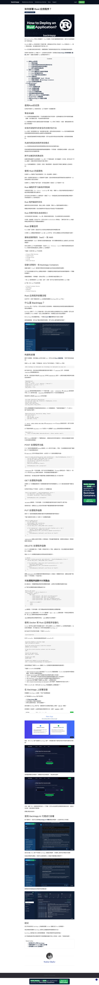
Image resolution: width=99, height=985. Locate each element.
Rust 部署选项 (32, 76)
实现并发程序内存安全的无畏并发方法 (40, 65)
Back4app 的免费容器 (65, 52)
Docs (49, 2)
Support (55, 2)
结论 (29, 100)
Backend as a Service (27, 2)
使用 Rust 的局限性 (33, 70)
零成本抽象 (33, 63)
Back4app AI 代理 (44, 819)
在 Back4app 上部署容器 (35, 96)
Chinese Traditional (30, 12)
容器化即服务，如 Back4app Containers (41, 80)
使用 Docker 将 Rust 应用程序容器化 (38, 95)
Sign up (82, 2)
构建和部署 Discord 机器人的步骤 (38, 944)
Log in (75, 2)
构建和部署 (31, 85)
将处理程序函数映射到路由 (35, 93)
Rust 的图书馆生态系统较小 (37, 75)
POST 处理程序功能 (33, 86)
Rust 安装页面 (59, 358)
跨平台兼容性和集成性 (36, 68)
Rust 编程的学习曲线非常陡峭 (38, 71)
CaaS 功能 (48, 317)
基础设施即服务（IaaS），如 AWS (39, 78)
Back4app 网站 (33, 699)
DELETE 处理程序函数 (34, 91)
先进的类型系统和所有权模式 (37, 66)
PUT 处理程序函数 (33, 90)
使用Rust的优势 (32, 61)
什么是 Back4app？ (31, 83)
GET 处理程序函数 (33, 88)
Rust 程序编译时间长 (35, 73)
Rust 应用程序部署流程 (34, 81)
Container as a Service (40, 2)
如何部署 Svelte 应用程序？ (36, 946)
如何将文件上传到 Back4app (36, 943)
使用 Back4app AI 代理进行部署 (37, 98)
